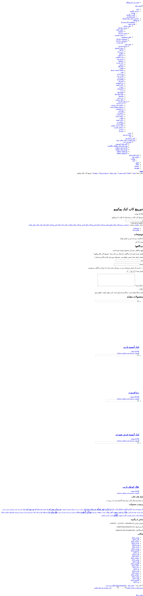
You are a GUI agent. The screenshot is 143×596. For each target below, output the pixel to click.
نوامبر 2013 (135, 560)
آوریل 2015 (135, 547)
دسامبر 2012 (135, 574)
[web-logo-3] (139, 6)
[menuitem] (69, 9)
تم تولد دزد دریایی (80, 509)
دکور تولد (109, 512)
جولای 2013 (135, 565)
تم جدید (45, 509)
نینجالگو (3, 512)
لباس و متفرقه (130, 138)
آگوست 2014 (135, 550)
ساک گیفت (86, 512)
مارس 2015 (135, 549)
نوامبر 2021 (135, 538)
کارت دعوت (122, 515)
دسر (116, 512)
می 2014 (136, 552)
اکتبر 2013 (136, 562)
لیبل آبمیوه (30, 512)
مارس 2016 (135, 543)
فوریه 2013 (135, 571)
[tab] (69, 228)
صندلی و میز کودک (70, 512)
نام (142, 260)
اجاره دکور (134, 509)
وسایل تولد (139, 515)
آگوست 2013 (135, 563)
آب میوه (140, 509)
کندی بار (111, 515)
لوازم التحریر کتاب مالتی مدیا (125, 140)
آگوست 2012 (135, 580)
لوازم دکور (39, 512)
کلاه (116, 514)
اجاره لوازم (127, 509)
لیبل (34, 512)
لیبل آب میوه (23, 512)
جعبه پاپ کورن (132, 512)
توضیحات (136, 228)
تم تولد (101, 508)
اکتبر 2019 (136, 539)
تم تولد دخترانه (90, 509)
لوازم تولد (46, 512)
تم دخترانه (38, 509)
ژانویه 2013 (135, 573)
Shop (141, 171)
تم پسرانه (30, 509)
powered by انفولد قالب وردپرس (116, 585)
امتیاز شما (139, 271)
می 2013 (136, 569)
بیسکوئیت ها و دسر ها (128, 22)
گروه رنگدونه (105, 515)
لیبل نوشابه (17, 512)
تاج (113, 509)
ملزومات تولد (10, 512)
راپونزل (104, 512)
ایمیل (141, 264)
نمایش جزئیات (121, 353)
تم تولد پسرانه (55, 509)
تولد (24, 509)
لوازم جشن (131, 24)
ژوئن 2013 (135, 567)
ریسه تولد (94, 512)
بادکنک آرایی (118, 509)
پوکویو (137, 225)
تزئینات (126, 225)
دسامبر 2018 (135, 541)
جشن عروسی (5, 509)
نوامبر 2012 (135, 576)
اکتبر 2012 (136, 578)
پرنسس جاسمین (131, 515)
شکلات (77, 512)
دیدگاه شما (139, 285)
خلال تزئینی (122, 512)
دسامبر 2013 (135, 558)
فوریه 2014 (135, 554)
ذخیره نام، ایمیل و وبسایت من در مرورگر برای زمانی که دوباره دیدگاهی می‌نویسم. (114, 268)
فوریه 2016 (135, 545)
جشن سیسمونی (13, 509)
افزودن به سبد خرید (137, 223)
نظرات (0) (136, 230)
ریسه (100, 512)
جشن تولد (20, 509)
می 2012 (136, 582)
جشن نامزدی (140, 512)
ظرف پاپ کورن (62, 512)
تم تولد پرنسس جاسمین (68, 509)
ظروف (53, 512)
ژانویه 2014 (135, 556)
